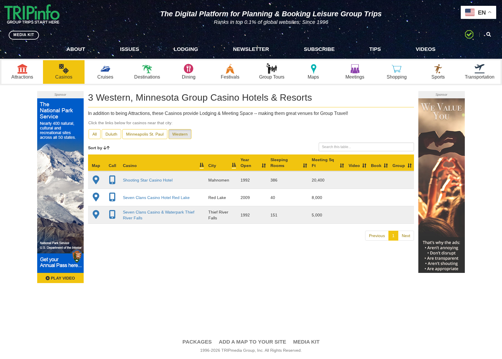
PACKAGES (197, 342)
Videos (425, 49)
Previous (377, 235)
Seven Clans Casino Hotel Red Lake (156, 197)
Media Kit (306, 342)
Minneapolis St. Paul (145, 134)
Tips (375, 49)
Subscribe (319, 49)
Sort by (95, 147)
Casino (130, 165)
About (76, 49)
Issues (129, 49)
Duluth (111, 134)
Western (180, 134)
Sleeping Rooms (279, 162)
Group (398, 165)
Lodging (186, 49)
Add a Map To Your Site (252, 342)
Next (406, 235)
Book (376, 165)
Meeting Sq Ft (323, 162)
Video (354, 165)
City (212, 165)
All (94, 134)
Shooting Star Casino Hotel (148, 180)
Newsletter (251, 49)
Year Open (246, 162)
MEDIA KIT (23, 35)
